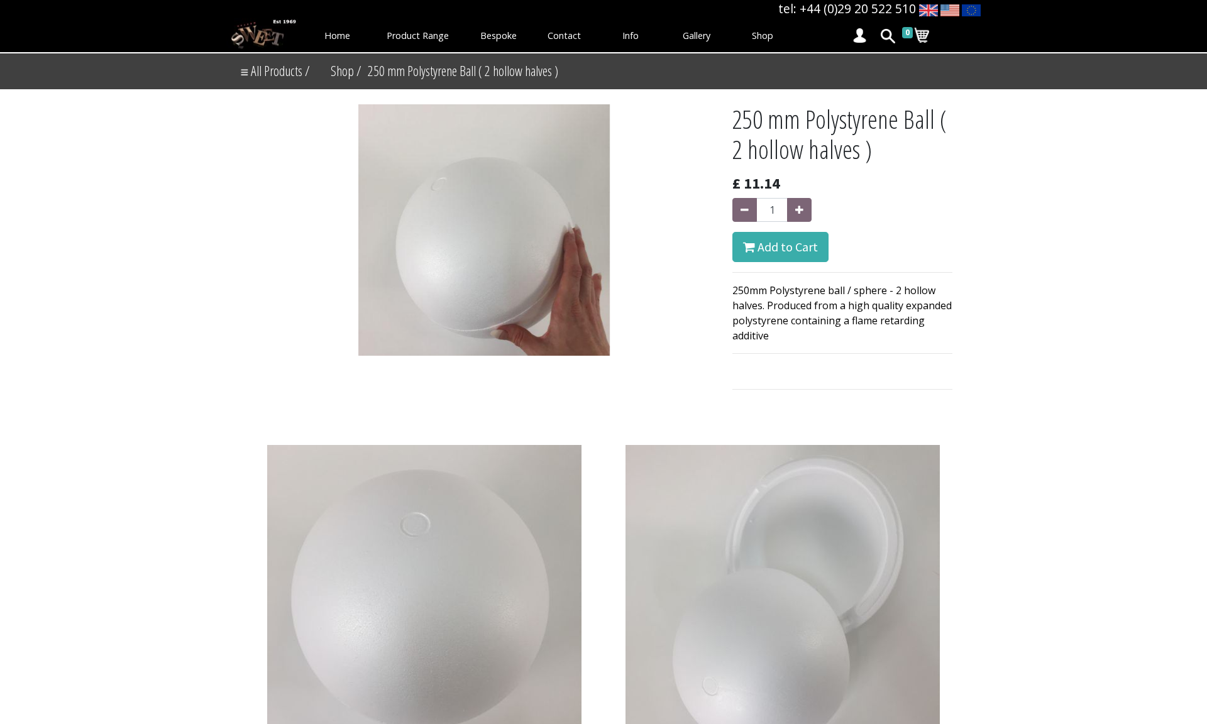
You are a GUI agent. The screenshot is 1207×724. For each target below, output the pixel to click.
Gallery (696, 35)
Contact (564, 35)
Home (337, 35)
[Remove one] (744, 210)
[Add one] (799, 210)
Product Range (418, 35)
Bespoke (498, 35)
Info (630, 35)
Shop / (346, 71)
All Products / (279, 71)
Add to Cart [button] (786, 247)
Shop (762, 35)
